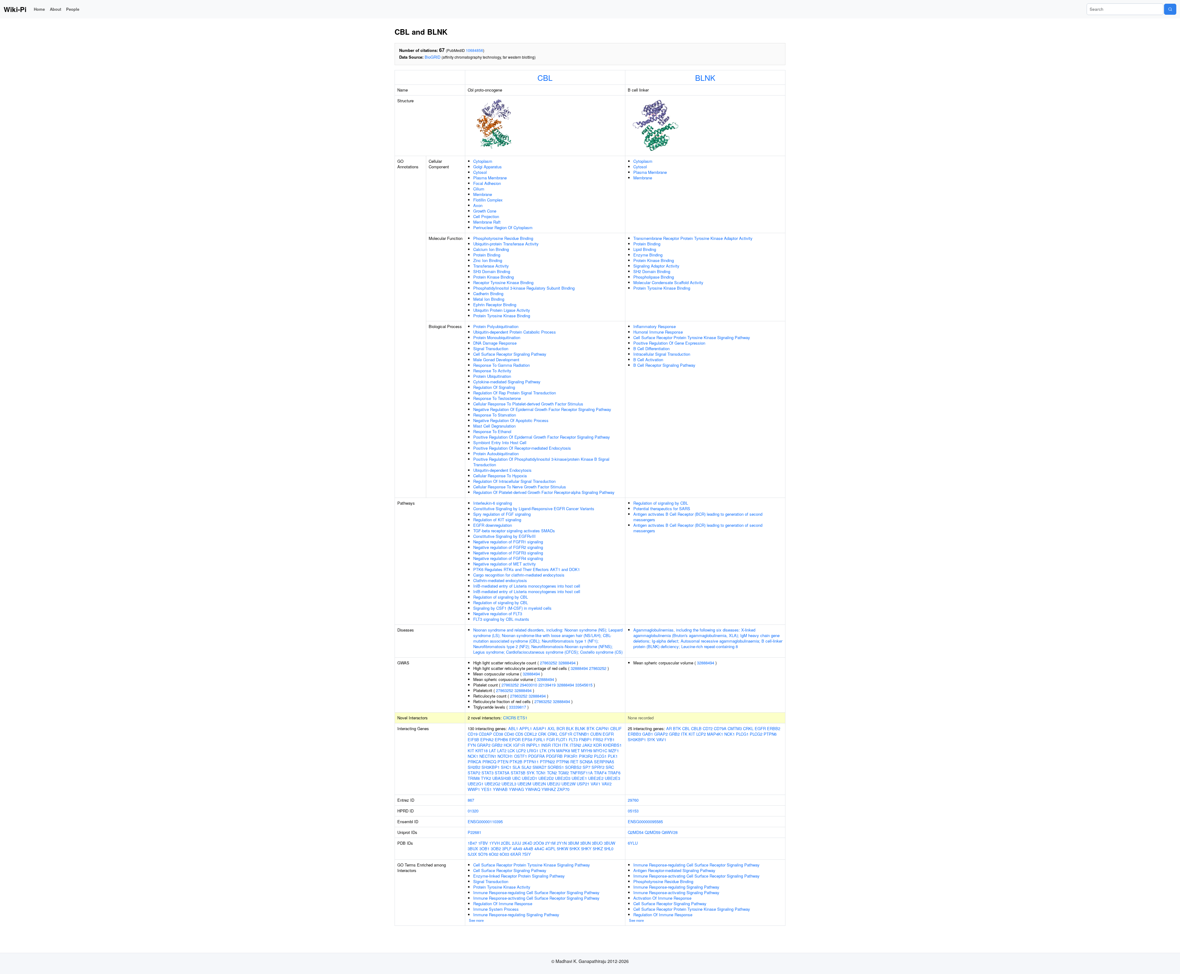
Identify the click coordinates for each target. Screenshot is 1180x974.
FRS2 (598, 739)
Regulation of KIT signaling (497, 519)
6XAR (515, 854)
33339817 (517, 707)
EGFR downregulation (492, 525)
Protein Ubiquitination (492, 376)
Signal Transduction (490, 348)
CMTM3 (735, 728)
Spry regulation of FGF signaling (502, 514)
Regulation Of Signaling (494, 387)
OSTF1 (520, 756)
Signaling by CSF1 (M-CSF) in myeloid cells (512, 608)
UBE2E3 (612, 778)
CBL (545, 77)
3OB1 (484, 848)
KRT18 (481, 750)
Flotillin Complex (488, 200)
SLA (516, 767)
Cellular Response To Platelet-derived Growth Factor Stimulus (528, 404)
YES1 (486, 789)
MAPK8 (563, 750)
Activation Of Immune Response (662, 898)
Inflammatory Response (654, 326)
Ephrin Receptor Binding (494, 304)
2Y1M (550, 843)
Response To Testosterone (497, 398)
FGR (550, 739)
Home (39, 9)
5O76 (483, 854)
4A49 (517, 848)
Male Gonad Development (496, 359)
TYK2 (486, 778)
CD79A (720, 728)
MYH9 (586, 750)
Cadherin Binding (488, 293)
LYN (551, 750)
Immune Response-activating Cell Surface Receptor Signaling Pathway (536, 898)
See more (476, 920)
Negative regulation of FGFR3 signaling (508, 553)
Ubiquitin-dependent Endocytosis (502, 470)
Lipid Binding (644, 249)
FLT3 (573, 739)
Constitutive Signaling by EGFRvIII (504, 536)
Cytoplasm (482, 161)
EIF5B (473, 739)
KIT (471, 750)
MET (575, 750)
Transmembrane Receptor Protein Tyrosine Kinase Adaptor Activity (693, 238)
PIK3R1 (571, 756)
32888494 (567, 663)
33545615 (583, 685)
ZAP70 (563, 789)
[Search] (1170, 9)
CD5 (519, 734)
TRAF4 (600, 773)
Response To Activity (492, 371)
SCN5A (586, 762)
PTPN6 (562, 762)
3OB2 (496, 848)
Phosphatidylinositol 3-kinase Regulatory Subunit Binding (524, 288)
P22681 (474, 832)
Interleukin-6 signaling (492, 503)
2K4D (527, 843)
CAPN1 (602, 728)
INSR (546, 745)
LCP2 (521, 750)
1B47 (472, 843)
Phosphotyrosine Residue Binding (503, 238)
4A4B (528, 848)
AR (669, 728)
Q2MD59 (652, 832)
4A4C (539, 848)
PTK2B (515, 762)
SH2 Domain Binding (651, 271)
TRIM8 (474, 778)
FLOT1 (562, 739)
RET (574, 762)
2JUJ (516, 843)
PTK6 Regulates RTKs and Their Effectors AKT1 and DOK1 (526, 569)
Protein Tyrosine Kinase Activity (501, 887)
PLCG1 (600, 756)
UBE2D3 (562, 778)
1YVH (494, 843)
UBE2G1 (475, 784)
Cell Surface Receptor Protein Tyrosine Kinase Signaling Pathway (691, 337)
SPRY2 (598, 767)
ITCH (556, 745)
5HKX (574, 848)
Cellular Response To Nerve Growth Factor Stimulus (519, 487)
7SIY (526, 854)
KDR (597, 745)
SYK (531, 773)
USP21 (583, 784)
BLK (570, 728)
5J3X (472, 854)
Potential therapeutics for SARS (661, 508)
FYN (472, 745)
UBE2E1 (579, 778)
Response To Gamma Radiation (501, 365)
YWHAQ (532, 789)
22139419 (547, 685)
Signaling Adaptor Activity (656, 266)
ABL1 (513, 728)
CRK (542, 734)
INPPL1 (533, 745)
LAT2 (501, 750)
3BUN (585, 843)
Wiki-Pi (15, 9)
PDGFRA (536, 756)
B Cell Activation (648, 359)
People (72, 9)
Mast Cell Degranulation (494, 426)
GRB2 (497, 745)
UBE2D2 (546, 778)
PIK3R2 (586, 756)
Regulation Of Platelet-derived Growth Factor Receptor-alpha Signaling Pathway (544, 492)
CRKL (553, 734)
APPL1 (525, 728)
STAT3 (488, 773)
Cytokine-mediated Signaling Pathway (507, 382)
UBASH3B (501, 778)
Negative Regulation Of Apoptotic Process (511, 420)
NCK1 (473, 756)
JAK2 (587, 745)
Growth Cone (484, 211)
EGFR (608, 734)
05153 (633, 811)
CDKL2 (530, 734)
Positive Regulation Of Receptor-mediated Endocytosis (522, 448)
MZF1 (613, 750)
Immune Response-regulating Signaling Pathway (516, 914)
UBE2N (539, 784)
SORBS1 (556, 767)
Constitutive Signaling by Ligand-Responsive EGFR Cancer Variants (533, 508)
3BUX (473, 848)
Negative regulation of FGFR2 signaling (508, 547)
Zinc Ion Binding (487, 260)
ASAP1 (539, 728)
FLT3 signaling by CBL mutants (501, 619)
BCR (561, 728)
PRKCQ (489, 762)
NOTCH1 (505, 756)
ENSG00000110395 (485, 821)
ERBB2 (773, 728)
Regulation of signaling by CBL (500, 597)
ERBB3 (634, 734)
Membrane (482, 194)
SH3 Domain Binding (491, 271)
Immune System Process (496, 909)
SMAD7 (539, 767)
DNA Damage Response (495, 343)
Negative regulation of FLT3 (497, 613)
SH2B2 (474, 767)
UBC (516, 778)
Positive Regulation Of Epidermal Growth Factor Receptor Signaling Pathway (541, 437)
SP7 (586, 767)
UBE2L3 (509, 784)
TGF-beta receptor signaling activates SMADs (514, 531)
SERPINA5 (604, 762)
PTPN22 (547, 762)
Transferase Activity (491, 266)
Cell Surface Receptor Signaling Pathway (509, 354)
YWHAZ (548, 789)
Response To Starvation (494, 415)
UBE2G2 (492, 784)
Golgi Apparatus (487, 167)
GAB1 (647, 734)
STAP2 (474, 773)
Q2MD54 (635, 832)
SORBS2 (573, 767)
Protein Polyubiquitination (495, 326)
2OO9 (538, 843)
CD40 (509, 734)
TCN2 (552, 773)
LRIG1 (532, 750)
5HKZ (598, 848)
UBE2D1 (529, 778)
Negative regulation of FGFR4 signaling (508, 558)
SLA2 (526, 767)
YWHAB (500, 789)
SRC (610, 767)
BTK (591, 728)
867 (471, 800)
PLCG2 (756, 734)
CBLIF (616, 728)
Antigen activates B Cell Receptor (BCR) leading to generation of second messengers (697, 516)
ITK (565, 745)
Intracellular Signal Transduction (661, 354)
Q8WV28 (670, 832)
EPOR (515, 739)
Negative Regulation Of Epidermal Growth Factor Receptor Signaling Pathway (542, 409)
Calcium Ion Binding (491, 249)
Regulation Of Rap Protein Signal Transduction (514, 393)
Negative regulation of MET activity (504, 564)
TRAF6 (614, 773)
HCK (508, 745)
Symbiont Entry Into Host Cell (499, 442)
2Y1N (562, 843)
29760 (633, 800)
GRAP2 (483, 745)
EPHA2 (487, 739)
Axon (477, 205)
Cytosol (480, 172)
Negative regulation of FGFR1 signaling (508, 542)
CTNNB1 (581, 734)
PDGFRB (554, 756)
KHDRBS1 (612, 745)
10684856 (474, 50)
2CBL (506, 843)
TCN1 (541, 773)
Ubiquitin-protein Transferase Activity (506, 244)
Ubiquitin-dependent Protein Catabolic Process (514, 332)
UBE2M (524, 784)
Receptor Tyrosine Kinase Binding (503, 282)
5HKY (586, 848)
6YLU (633, 843)
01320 (473, 811)
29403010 (528, 685)
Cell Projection (486, 216)
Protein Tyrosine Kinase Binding (501, 316)
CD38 (498, 734)
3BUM (573, 843)
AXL (551, 728)
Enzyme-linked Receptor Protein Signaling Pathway (519, 876)
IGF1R (519, 745)
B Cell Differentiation (651, 348)
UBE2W (568, 784)
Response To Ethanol (492, 431)
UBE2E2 (596, 778)
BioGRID (432, 57)
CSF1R (565, 734)
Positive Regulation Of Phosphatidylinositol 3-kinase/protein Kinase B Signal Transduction (541, 461)
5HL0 (608, 848)
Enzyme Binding (648, 255)
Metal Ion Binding (488, 299)
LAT (492, 750)
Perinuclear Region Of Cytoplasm (503, 227)
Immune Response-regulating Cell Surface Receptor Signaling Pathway (536, 892)
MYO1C (600, 750)
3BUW (609, 843)
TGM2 (563, 773)
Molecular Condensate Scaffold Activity (668, 282)
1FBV (483, 843)
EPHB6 (501, 739)
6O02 (493, 854)
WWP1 (474, 789)
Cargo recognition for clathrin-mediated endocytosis (518, 575)
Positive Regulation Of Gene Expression (669, 343)
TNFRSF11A (581, 773)
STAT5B (518, 773)
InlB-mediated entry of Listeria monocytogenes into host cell (526, 586)
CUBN (595, 734)
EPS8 (527, 739)
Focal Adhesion (487, 183)
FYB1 (609, 739)
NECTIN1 (487, 756)
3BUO (597, 843)
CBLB (696, 728)
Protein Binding (486, 255)
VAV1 (595, 784)
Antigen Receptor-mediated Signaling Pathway (674, 870)
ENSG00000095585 (645, 821)
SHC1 (506, 767)
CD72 (708, 728)
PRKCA (474, 762)
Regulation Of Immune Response (502, 903)
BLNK (705, 77)
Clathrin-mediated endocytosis (500, 580)
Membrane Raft (487, 222)
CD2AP (485, 734)
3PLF (507, 848)
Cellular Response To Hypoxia (500, 476)
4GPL (550, 848)
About (55, 9)
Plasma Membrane (490, 178)
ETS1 (522, 718)
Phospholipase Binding (653, 277)
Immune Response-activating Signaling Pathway (676, 892)
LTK (543, 750)
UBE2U (553, 784)
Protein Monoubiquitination (496, 337)
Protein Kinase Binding (493, 277)
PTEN (503, 762)
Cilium (478, 189)
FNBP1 (585, 739)
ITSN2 (575, 745)
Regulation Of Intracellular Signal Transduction (514, 481)
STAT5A (502, 773)
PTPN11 (531, 762)
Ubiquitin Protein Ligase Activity (501, 310)
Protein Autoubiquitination (496, 453)
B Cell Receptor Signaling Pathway (664, 365)
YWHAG (516, 789)
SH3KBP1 (491, 767)
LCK (511, 750)
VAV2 (607, 784)
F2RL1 (539, 739)
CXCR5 (509, 718)
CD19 (473, 734)
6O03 (504, 854)
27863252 (548, 663)
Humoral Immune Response (658, 332)
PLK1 (613, 756)
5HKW (562, 848)
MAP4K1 (715, 734)
